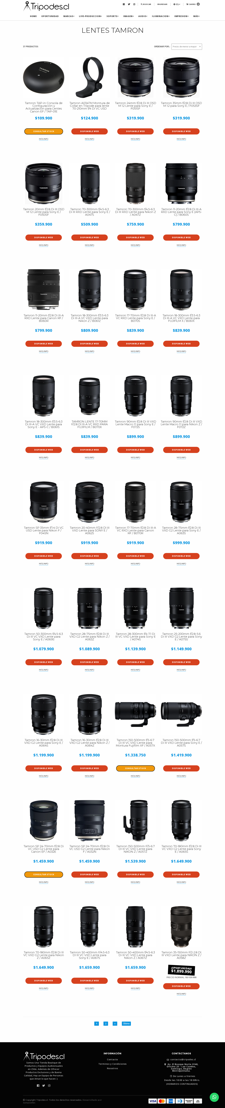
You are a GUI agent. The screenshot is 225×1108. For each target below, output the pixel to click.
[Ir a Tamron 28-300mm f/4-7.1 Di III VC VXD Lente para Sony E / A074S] (135, 608)
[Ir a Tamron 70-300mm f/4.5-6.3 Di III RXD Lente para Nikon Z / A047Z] (135, 183)
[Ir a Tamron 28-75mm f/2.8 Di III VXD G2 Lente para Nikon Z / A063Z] (89, 608)
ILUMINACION (160, 16)
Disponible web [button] (89, 131)
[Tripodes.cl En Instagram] (134, 4)
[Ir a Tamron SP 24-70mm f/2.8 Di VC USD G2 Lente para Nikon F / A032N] (89, 820)
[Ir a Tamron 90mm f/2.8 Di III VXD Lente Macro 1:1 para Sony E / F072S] (135, 396)
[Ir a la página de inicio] (46, 6)
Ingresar (162, 4)
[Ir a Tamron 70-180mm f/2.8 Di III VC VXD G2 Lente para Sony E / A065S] (181, 820)
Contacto (112, 1059)
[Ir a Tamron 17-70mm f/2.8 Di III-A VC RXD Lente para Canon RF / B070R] (135, 502)
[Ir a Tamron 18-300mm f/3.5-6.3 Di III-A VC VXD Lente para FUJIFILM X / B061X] (181, 289)
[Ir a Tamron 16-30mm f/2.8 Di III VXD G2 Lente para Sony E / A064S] (43, 714)
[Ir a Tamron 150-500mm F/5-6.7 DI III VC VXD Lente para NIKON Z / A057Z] (135, 820)
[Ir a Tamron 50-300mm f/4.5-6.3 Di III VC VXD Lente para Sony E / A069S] (43, 608)
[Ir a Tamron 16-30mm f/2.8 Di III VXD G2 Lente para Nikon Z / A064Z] (89, 714)
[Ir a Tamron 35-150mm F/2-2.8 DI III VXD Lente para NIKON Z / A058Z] (181, 926)
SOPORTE (112, 16)
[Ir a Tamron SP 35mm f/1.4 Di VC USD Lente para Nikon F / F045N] (43, 502)
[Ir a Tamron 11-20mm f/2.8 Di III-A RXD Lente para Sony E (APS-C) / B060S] (181, 183)
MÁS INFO (43, 139)
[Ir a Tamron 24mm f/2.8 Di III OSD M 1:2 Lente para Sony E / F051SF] (135, 77)
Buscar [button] (147, 4)
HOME (33, 16)
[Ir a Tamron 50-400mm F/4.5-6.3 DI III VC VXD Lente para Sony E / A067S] (89, 926)
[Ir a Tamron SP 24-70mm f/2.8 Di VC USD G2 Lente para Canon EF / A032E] (43, 820)
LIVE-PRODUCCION (90, 16)
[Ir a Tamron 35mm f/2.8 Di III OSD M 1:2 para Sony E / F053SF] (181, 77)
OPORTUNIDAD (50, 16)
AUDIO (142, 16)
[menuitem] (124, 4)
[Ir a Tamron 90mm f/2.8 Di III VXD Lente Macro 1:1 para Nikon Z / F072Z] (181, 396)
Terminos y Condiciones (112, 1064)
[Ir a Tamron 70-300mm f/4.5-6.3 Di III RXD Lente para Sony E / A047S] (89, 183)
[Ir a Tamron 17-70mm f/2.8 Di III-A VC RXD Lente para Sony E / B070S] (135, 289)
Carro (193, 4)
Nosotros (112, 1068)
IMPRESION (180, 16)
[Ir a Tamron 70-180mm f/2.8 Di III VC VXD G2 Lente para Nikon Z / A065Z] (43, 926)
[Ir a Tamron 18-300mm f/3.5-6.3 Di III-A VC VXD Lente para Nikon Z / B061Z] (89, 289)
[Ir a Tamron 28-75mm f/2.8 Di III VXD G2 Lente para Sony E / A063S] (181, 502)
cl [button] (177, 4)
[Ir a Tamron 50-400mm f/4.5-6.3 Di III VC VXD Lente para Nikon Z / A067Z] (135, 926)
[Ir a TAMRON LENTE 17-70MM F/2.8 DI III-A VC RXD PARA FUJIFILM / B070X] (89, 396)
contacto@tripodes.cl (183, 1059)
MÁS (195, 16)
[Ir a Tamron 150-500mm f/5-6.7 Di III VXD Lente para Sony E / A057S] (181, 714)
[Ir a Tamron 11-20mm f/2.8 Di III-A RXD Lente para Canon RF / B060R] (43, 289)
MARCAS (68, 16)
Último (126, 1023)
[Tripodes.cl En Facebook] (124, 4)
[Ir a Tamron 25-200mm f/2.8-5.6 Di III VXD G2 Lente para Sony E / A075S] (181, 608)
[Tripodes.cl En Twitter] (129, 4)
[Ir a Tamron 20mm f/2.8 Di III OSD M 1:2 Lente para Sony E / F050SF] (43, 183)
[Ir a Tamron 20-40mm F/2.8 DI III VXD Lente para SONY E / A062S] (89, 502)
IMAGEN (128, 16)
